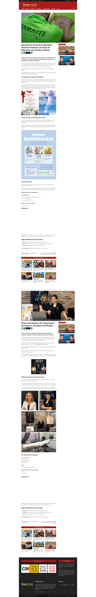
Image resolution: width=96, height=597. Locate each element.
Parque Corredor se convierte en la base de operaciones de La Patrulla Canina (38, 281)
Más (58, 8)
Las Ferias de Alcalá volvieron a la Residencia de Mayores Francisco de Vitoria (50, 269)
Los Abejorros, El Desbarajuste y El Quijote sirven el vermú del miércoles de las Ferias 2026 (38, 269)
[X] (70, 0)
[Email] (29, 53)
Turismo (53, 8)
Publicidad (35, 0)
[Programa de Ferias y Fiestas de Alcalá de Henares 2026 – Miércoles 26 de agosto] (50, 276)
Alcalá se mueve (31, 11)
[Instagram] (67, 0)
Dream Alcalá (23, 11)
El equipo (32, 0)
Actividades (38, 8)
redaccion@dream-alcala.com (48, 591)
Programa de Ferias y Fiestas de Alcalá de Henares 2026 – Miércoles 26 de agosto (50, 281)
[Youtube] (74, 0)
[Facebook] (65, 0)
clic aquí (49, 243)
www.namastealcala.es (26, 200)
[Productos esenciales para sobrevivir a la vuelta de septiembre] (26, 276)
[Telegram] (69, 0)
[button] (73, 8)
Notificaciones (40, 0)
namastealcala (25, 205)
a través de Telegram (44, 248)
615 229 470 (24, 197)
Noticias (27, 8)
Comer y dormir (46, 8)
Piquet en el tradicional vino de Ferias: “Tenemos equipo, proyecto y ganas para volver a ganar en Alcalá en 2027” (26, 269)
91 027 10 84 (38, 197)
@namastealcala (35, 184)
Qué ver (32, 8)
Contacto (44, 0)
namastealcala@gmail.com (27, 198)
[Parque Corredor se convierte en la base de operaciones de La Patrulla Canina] (38, 276)
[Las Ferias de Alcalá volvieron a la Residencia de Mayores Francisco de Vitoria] (50, 264)
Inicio (23, 8)
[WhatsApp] (72, 0)
